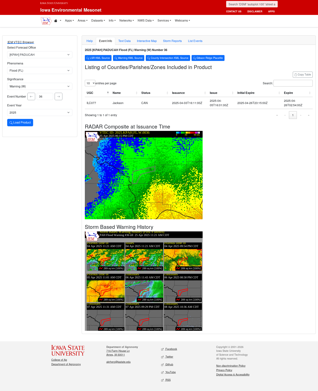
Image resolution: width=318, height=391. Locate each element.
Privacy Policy (224, 370)
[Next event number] (58, 96)
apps (271, 11)
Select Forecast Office (21, 47)
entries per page (105, 83)
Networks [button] (125, 20)
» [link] (309, 115)
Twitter (169, 356)
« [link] (277, 115)
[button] (57, 21)
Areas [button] (81, 20)
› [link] (300, 115)
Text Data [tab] (124, 41)
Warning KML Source (130, 58)
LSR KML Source (99, 58)
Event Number (16, 96)
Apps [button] (68, 20)
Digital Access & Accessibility (233, 374)
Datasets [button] (97, 20)
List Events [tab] (195, 41)
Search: (268, 83)
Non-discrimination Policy (230, 365)
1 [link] (293, 115)
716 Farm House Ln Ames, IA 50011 (118, 352)
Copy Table (304, 74)
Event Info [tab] (105, 41)
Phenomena (15, 63)
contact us (233, 11)
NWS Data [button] (145, 20)
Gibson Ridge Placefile (209, 58)
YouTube (170, 372)
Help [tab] (89, 41)
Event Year (14, 105)
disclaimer (254, 11)
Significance (15, 79)
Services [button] (163, 20)
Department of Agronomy (66, 364)
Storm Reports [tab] (172, 41)
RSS (168, 380)
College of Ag (59, 360)
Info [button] (111, 20)
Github (169, 364)
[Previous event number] (31, 96)
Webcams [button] (181, 20)
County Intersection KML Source (169, 58)
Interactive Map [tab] (147, 41)
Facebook (171, 349)
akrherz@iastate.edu (118, 362)
